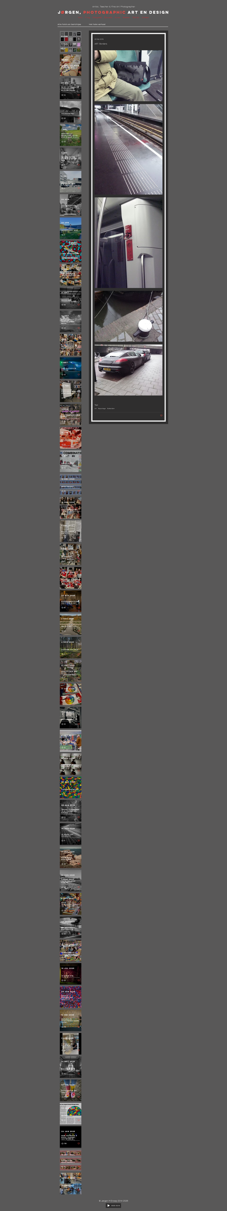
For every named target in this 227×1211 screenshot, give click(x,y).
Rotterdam (111, 408)
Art (96, 408)
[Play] (109, 1205)
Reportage (102, 408)
